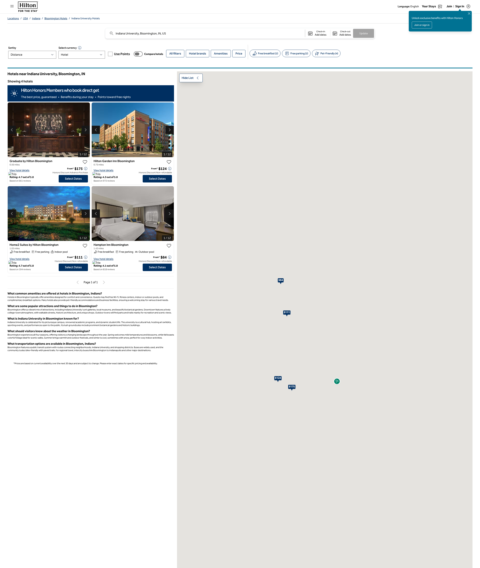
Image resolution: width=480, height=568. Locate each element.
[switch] (138, 54)
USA (25, 18)
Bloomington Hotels (55, 18)
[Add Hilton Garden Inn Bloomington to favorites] (169, 162)
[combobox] (204, 33)
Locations (13, 18)
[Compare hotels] (138, 54)
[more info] (85, 168)
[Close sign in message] (469, 13)
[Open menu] (12, 6)
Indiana (36, 18)
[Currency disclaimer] (79, 48)
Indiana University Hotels (85, 18)
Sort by (12, 47)
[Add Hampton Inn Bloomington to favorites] (169, 246)
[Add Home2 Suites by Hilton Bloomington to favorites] (85, 246)
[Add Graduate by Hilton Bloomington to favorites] (85, 162)
